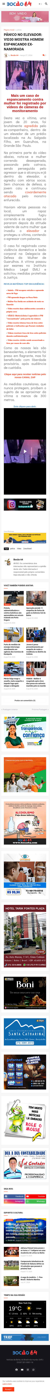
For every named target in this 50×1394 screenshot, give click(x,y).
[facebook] (16, 1370)
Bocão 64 (18, 559)
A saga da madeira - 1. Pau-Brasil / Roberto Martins (32, 1278)
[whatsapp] (33, 1370)
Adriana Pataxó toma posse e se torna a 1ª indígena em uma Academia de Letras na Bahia (33, 1250)
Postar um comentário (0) (25, 700)
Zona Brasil (27, 549)
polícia (19, 30)
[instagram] (28, 1370)
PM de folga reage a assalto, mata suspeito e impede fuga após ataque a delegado (14, 682)
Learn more (7, 1384)
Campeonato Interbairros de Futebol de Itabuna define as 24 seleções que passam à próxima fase (32, 1265)
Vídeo (19, 549)
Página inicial (9, 30)
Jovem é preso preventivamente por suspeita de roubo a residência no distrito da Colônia (36, 649)
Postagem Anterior (10, 710)
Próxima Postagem (39, 710)
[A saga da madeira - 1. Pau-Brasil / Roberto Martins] (11, 1281)
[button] (3, 4)
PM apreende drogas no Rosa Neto (22, 297)
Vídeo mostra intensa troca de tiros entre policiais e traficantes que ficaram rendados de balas (25, 326)
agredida (31, 125)
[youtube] (22, 1370)
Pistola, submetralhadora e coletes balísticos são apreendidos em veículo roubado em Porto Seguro (13, 614)
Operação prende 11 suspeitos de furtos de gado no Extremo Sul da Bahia (36, 611)
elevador (33, 230)
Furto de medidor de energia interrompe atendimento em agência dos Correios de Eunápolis (13, 649)
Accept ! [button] (8, 1389)
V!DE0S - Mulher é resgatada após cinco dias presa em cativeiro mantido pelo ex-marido (36, 682)
